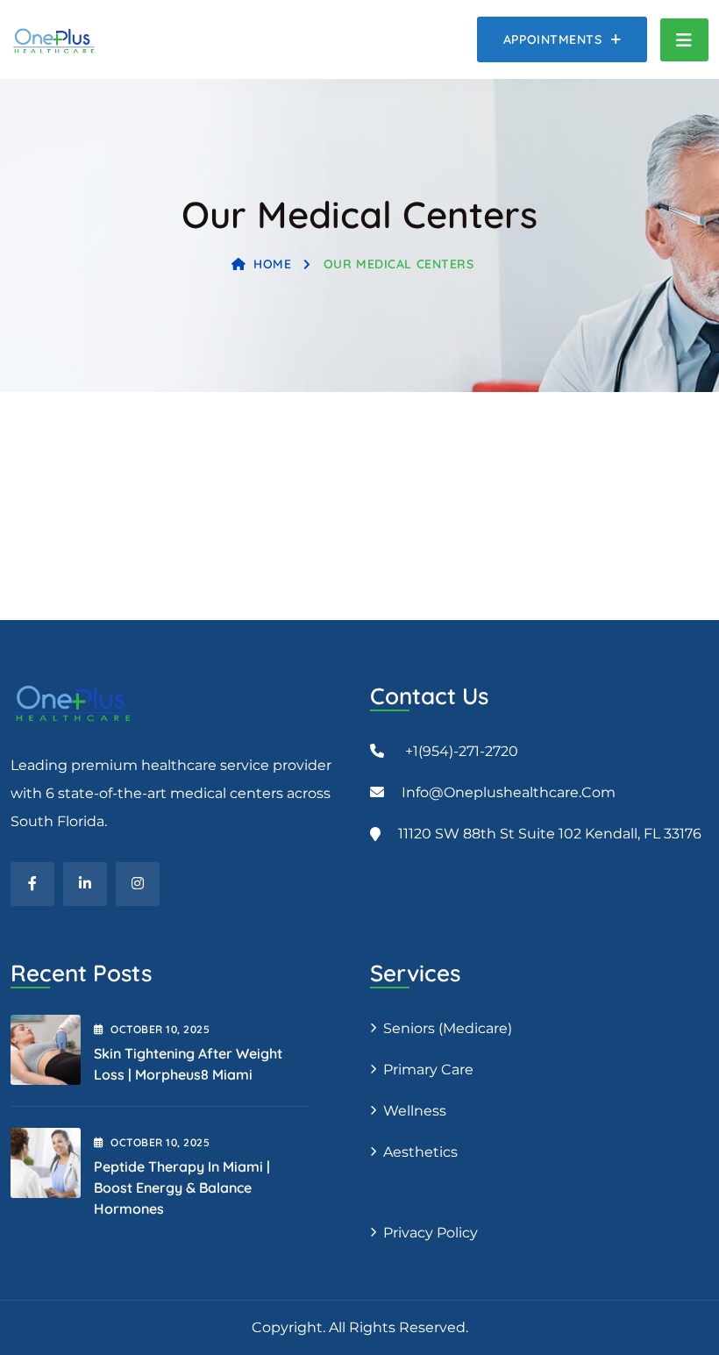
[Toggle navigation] (684, 39)
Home (272, 264)
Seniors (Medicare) (447, 1028)
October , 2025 (160, 1029)
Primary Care (428, 1069)
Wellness (414, 1110)
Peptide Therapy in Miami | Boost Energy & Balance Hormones (182, 1187)
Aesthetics (420, 1152)
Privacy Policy (430, 1232)
